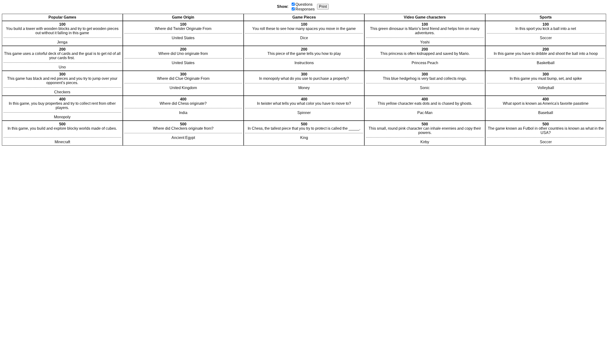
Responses (305, 9)
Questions (304, 4)
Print (323, 7)
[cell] (62, 33)
